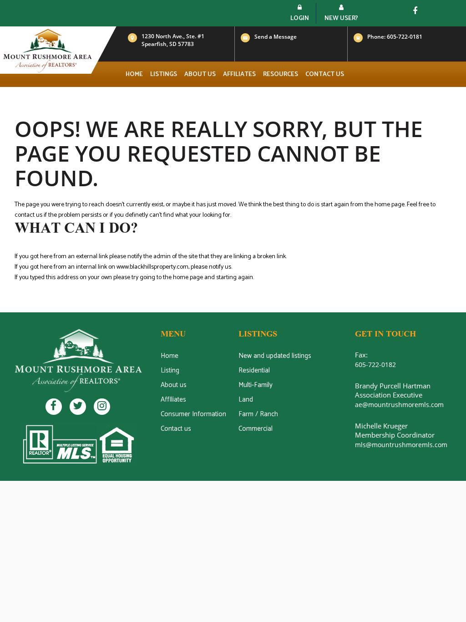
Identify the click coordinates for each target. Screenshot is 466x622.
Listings (163, 74)
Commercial (255, 428)
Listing (170, 370)
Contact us (324, 74)
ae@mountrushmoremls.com (399, 404)
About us (200, 74)
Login (299, 18)
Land (245, 399)
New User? (341, 18)
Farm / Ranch (258, 414)
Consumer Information (193, 414)
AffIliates (173, 399)
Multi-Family (255, 385)
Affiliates (239, 74)
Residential (254, 370)
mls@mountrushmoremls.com (401, 444)
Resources (280, 74)
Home (134, 74)
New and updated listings (274, 356)
